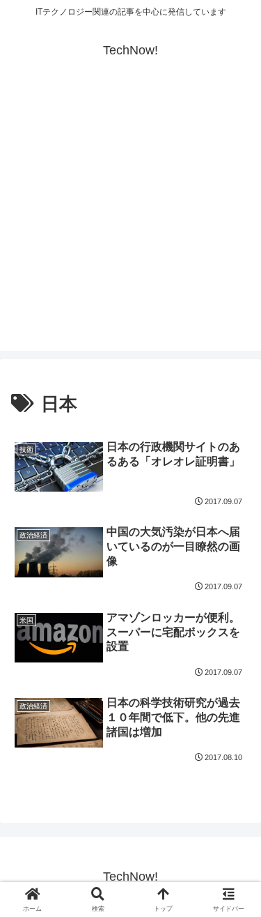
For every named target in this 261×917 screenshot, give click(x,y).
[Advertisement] (130, 220)
